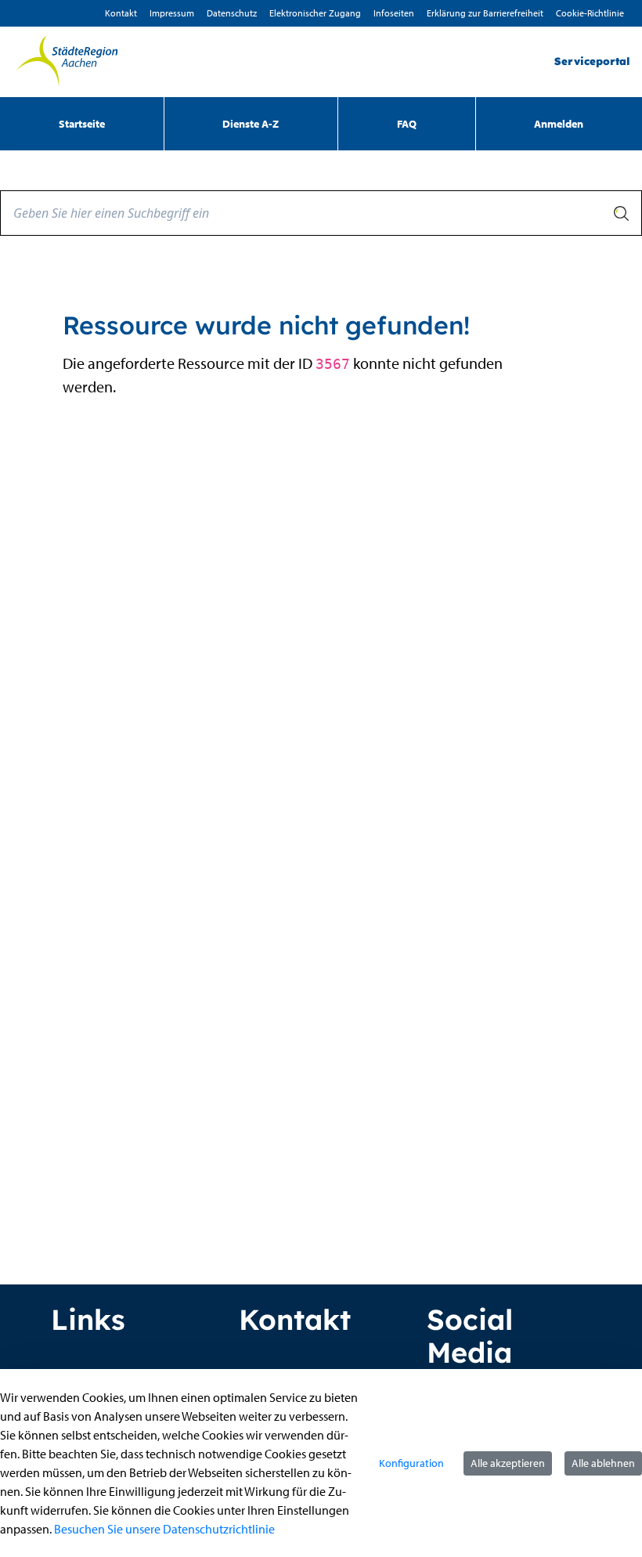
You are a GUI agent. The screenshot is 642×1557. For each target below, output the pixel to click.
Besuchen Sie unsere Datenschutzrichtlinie (164, 1529)
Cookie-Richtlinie (590, 13)
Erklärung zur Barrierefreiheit (485, 13)
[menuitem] (82, 123)
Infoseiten (393, 13)
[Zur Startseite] (66, 61)
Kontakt (121, 13)
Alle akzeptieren (508, 1463)
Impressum (172, 13)
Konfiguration (411, 1463)
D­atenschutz (232, 13)
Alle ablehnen (603, 1463)
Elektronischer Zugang (315, 13)
